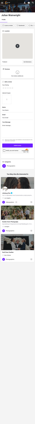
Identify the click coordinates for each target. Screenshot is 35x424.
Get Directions (27, 62)
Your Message (6, 122)
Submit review (17, 145)
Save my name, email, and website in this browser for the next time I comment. (18, 140)
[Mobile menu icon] (2, 3)
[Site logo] (7, 3)
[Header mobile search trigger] (33, 2)
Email (3, 114)
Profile (4, 19)
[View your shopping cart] (29, 2)
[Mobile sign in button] (25, 2)
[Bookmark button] (31, 202)
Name (4, 107)
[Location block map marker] (17, 46)
